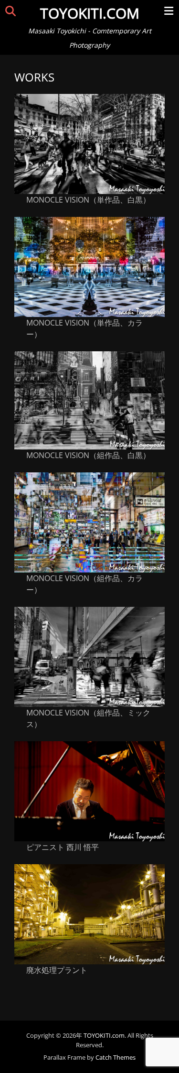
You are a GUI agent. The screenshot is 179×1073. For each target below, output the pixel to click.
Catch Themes (115, 1057)
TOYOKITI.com (89, 13)
